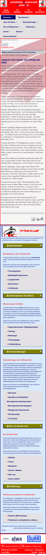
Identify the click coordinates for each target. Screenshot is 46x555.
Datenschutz (39, 550)
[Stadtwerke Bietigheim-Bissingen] (5, 539)
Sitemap (42, 552)
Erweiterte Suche (7, 47)
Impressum (29, 550)
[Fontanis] (16, 539)
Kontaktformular (8, 528)
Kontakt (34, 552)
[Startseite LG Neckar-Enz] (23, 4)
